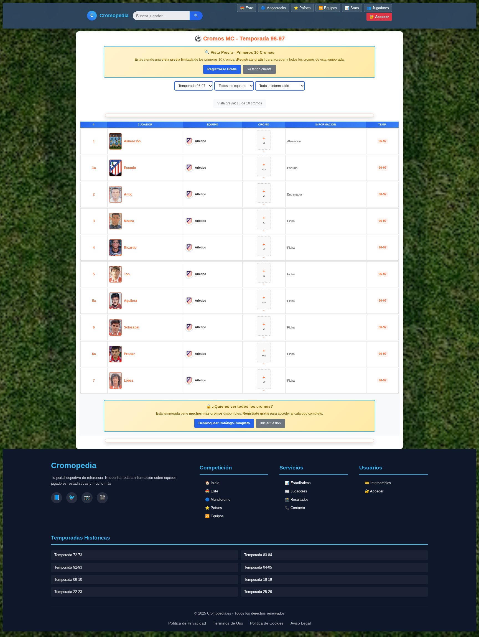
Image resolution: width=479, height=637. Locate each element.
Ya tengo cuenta (259, 69)
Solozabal (131, 327)
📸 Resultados (297, 499)
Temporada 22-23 (68, 592)
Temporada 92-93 (68, 567)
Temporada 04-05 (258, 567)
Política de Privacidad (187, 623)
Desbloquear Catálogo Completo (224, 423)
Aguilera (130, 301)
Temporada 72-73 (68, 555)
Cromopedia (114, 15)
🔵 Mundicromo (217, 499)
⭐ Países (302, 8)
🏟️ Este (246, 8)
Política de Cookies (267, 623)
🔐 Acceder (379, 17)
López (128, 380)
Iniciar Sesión (270, 423)
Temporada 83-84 (258, 555)
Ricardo (130, 248)
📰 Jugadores (296, 491)
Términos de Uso (228, 623)
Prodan (129, 354)
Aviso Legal (301, 623)
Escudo (130, 168)
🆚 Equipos (328, 8)
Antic (128, 194)
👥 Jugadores (378, 8)
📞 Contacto (295, 508)
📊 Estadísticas (298, 483)
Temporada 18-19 (258, 579)
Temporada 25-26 (258, 592)
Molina (129, 221)
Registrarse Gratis (222, 69)
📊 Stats (352, 8)
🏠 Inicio (212, 483)
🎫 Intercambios (378, 483)
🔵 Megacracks (273, 8)
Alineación (132, 141)
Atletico (200, 141)
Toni (127, 274)
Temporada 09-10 (68, 579)
